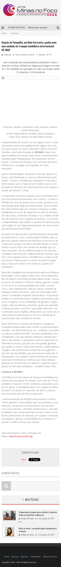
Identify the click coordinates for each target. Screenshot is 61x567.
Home (4, 33)
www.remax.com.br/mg (20, 436)
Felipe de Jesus (27, 518)
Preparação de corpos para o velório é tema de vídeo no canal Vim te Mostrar (38, 513)
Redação (7, 54)
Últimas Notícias (50, 556)
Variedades (35, 556)
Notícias (42, 54)
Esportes (24, 556)
